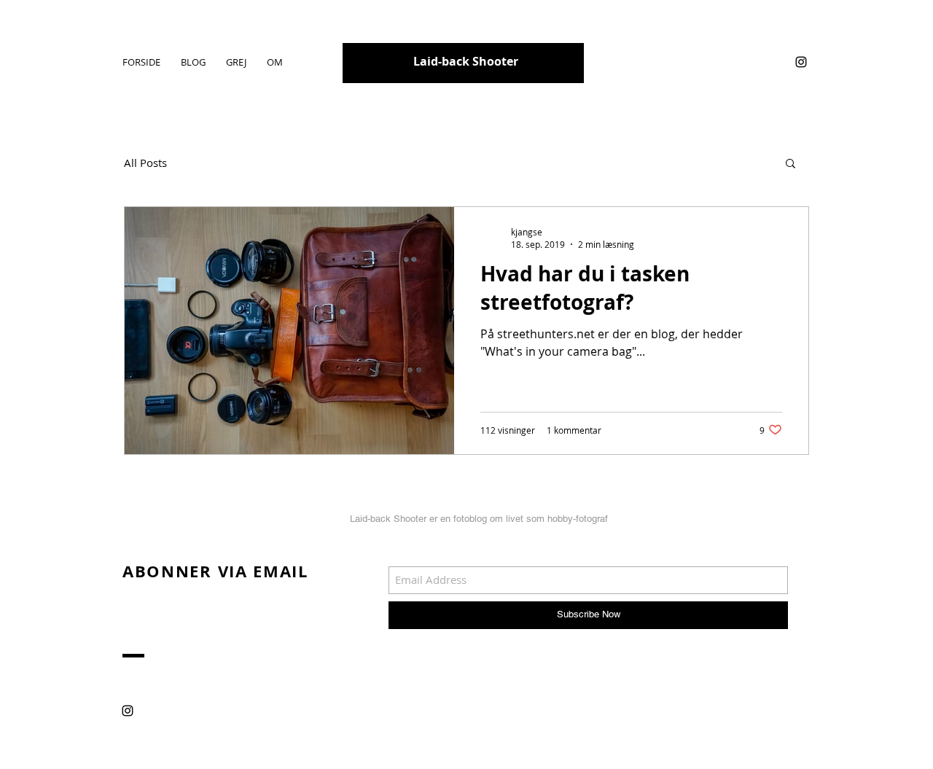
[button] (790, 164)
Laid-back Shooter (465, 61)
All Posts (145, 162)
